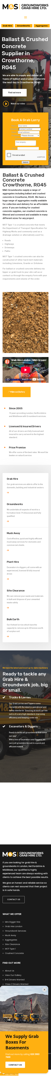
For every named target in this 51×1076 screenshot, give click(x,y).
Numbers (14, 129)
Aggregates (11, 939)
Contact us (13, 899)
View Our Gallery (13, 975)
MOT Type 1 (10, 948)
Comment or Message (25, 139)
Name (14, 126)
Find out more (14, 92)
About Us (9, 970)
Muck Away (10, 935)
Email (15, 132)
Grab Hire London (13, 926)
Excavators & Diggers (23, 726)
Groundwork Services (15, 930)
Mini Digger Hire (12, 921)
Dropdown (16, 135)
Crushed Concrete (14, 953)
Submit (25, 162)
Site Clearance (12, 944)
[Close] (44, 989)
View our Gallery (17, 392)
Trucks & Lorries (20, 697)
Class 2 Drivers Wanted (16, 984)
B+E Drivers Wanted (14, 979)
